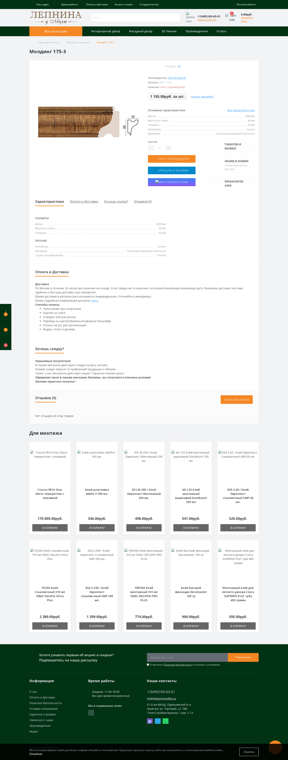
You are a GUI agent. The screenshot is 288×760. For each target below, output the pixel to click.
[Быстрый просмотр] (66, 458)
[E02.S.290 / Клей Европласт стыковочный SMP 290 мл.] (97, 565)
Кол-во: (153, 142)
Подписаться (243, 657)
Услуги (221, 31)
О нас (33, 692)
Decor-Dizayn (177, 78)
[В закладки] (66, 447)
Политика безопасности (178, 664)
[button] (41, 4)
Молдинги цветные (78, 42)
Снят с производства (173, 159)
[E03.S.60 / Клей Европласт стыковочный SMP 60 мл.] (238, 466)
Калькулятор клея (234, 183)
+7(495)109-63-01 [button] (161, 692)
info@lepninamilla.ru (161, 698)
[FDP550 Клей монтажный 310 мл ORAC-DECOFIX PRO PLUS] (144, 565)
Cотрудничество (148, 4)
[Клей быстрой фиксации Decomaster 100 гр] (191, 565)
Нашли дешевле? (202, 96)
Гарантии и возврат (233, 146)
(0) (179, 66)
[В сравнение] (66, 453)
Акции (33, 731)
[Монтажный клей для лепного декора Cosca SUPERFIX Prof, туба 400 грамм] (238, 565)
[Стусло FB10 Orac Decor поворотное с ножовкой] (50, 466)
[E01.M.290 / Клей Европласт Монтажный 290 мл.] (144, 466)
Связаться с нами (41, 720)
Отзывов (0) (143, 201)
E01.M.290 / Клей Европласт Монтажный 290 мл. (144, 494)
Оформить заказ (247, 19)
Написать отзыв (237, 399)
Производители (197, 31)
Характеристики (49, 201)
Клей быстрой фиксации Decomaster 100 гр (191, 592)
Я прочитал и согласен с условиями (185, 664)
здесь (94, 300)
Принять (249, 752)
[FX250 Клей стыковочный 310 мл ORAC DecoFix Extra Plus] (50, 565)
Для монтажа (45, 433)
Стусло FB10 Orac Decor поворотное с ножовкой (50, 494)
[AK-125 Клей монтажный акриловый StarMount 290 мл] (191, 466)
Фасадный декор (140, 31)
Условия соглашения (43, 709)
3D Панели (169, 31)
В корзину (50, 528)
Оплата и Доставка (97, 4)
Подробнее (35, 753)
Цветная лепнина (49, 42)
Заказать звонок (206, 19)
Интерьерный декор (105, 31)
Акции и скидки (124, 4)
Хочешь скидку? (116, 201)
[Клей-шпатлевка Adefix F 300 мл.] (97, 466)
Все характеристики (241, 110)
